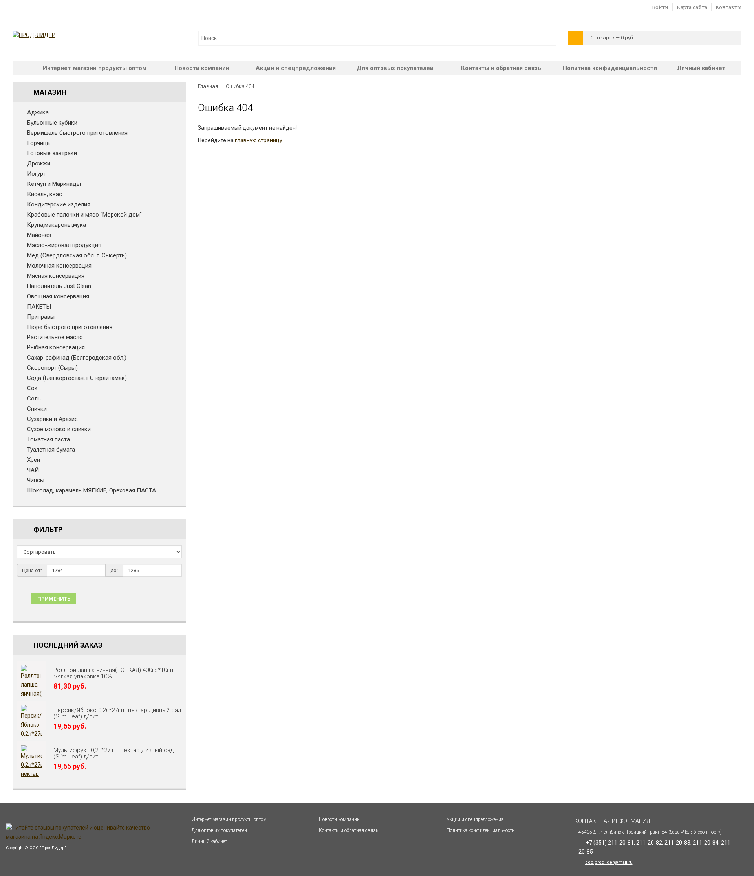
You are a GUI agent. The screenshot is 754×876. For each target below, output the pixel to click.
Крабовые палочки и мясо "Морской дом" (84, 214)
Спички (37, 408)
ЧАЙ (33, 470)
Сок (32, 388)
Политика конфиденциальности (610, 68)
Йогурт (36, 173)
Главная (208, 86)
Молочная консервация (59, 265)
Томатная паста (48, 439)
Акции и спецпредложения (296, 68)
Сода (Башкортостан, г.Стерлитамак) (77, 378)
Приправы (41, 316)
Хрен (33, 459)
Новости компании (201, 68)
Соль (34, 398)
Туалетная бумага (51, 449)
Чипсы (35, 480)
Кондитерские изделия (58, 204)
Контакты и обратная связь (501, 68)
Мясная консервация (55, 275)
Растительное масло (55, 337)
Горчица (38, 143)
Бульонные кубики (52, 122)
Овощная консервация (58, 296)
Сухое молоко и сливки (59, 429)
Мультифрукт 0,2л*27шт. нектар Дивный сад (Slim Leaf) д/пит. (113, 753)
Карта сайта (692, 7)
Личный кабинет (701, 68)
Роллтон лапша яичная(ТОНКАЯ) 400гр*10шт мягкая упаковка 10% (113, 673)
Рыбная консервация (56, 347)
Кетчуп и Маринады (54, 183)
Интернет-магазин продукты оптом (94, 68)
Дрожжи (38, 163)
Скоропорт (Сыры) (52, 367)
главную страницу (258, 140)
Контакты (728, 7)
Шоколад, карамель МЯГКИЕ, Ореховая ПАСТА (91, 490)
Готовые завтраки (52, 153)
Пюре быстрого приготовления (69, 327)
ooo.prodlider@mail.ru (609, 862)
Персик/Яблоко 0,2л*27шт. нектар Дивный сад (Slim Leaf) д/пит (117, 713)
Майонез (39, 235)
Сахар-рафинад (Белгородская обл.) (76, 357)
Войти (660, 7)
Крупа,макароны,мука (56, 224)
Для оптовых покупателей (395, 68)
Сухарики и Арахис (52, 418)
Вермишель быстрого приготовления (77, 132)
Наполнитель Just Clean (59, 286)
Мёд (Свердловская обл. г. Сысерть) (77, 255)
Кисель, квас (44, 194)
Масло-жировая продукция (64, 245)
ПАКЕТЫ (39, 306)
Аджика (38, 112)
